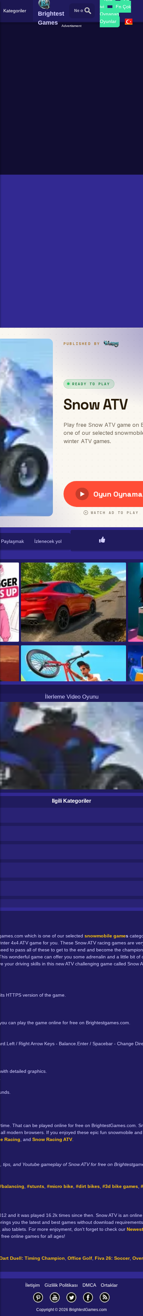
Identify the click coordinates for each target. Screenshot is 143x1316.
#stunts (35, 1186)
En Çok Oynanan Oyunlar (115, 14)
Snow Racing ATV (52, 1139)
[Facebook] (88, 1297)
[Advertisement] (71, 100)
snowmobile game (105, 935)
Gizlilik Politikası (61, 1285)
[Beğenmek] (102, 540)
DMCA (89, 1285)
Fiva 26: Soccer (112, 1258)
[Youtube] (55, 1297)
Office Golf (80, 1258)
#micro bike (60, 1186)
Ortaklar (109, 1285)
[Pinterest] (38, 1297)
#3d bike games (120, 1186)
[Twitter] (71, 1297)
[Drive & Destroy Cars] (73, 603)
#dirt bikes (88, 1186)
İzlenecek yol (48, 541)
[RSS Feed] (105, 1297)
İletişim (32, 1285)
